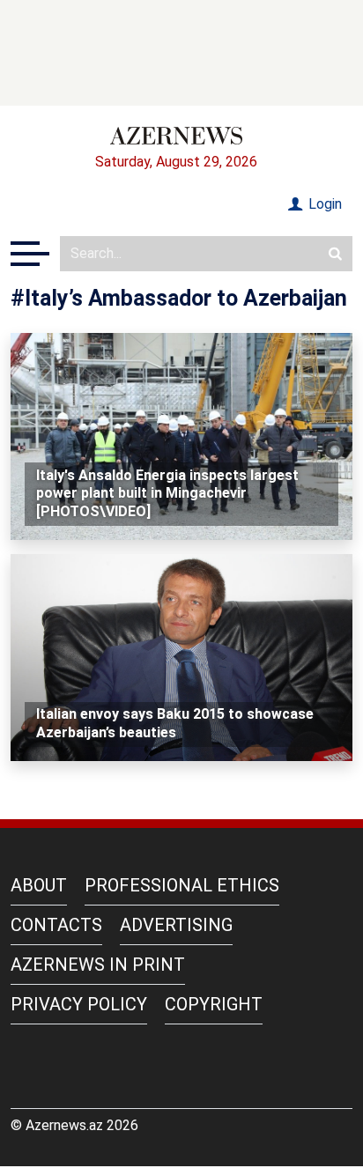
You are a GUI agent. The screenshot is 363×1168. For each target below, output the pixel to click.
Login (323, 204)
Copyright (214, 1004)
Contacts (56, 924)
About (39, 885)
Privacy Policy (79, 1004)
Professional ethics (182, 885)
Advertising (176, 924)
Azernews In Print (98, 964)
